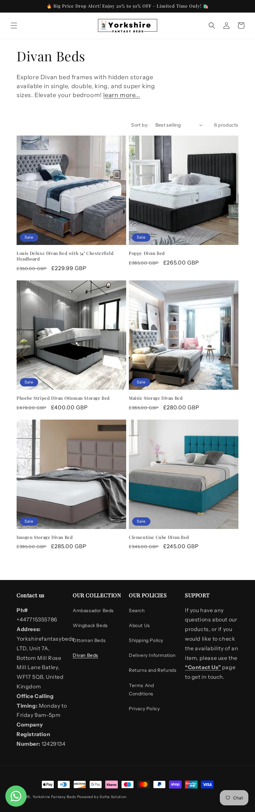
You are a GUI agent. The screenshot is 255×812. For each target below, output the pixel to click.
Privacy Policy (144, 709)
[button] (14, 25)
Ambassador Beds (93, 610)
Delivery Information (152, 655)
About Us (139, 625)
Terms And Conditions (141, 689)
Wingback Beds (90, 625)
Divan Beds (85, 655)
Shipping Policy (146, 640)
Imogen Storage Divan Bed (45, 537)
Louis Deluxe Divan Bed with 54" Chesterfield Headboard (65, 256)
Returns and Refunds (152, 670)
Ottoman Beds (89, 640)
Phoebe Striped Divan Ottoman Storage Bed (63, 398)
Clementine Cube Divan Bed (159, 537)
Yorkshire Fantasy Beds (54, 796)
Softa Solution (113, 796)
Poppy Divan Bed (147, 253)
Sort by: (139, 125)
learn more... (121, 95)
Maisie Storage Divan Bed (156, 398)
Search (137, 610)
